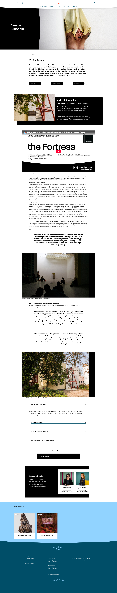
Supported (58, 6)
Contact (75, 6)
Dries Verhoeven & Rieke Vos (39, 431)
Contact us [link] (73, 562)
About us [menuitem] (69, 6)
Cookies (67, 586)
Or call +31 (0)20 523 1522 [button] (67, 491)
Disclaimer (50, 586)
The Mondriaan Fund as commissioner (42, 441)
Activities (51, 6)
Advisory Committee (37, 422)
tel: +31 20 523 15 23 (52, 573)
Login (98, 2)
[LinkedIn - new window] (57, 580)
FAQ (28, 561)
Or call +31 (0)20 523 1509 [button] (82, 491)
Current (63, 6)
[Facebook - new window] (54, 580)
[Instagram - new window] (63, 580)
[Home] (58, 3)
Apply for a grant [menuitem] (43, 6)
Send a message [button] (67, 490)
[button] (94, 3)
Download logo (30, 563)
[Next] (92, 275)
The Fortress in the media (38, 404)
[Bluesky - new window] (60, 580)
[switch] (18, 3)
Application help (30, 558)
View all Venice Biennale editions (21, 509)
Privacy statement (59, 586)
